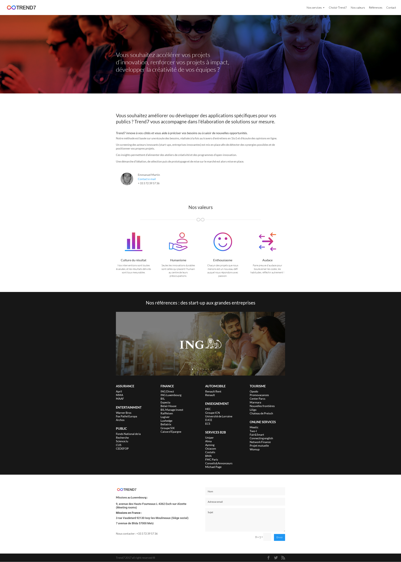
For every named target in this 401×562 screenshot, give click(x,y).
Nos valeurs (358, 7)
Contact (391, 7)
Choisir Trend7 (338, 7)
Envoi (279, 537)
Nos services (314, 7)
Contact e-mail (147, 179)
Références (375, 7)
